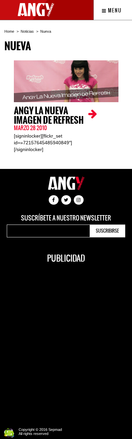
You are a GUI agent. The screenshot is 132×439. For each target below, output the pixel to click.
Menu (114, 10)
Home (9, 31)
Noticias (27, 31)
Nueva (45, 31)
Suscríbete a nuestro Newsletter (66, 218)
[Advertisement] (66, 341)
